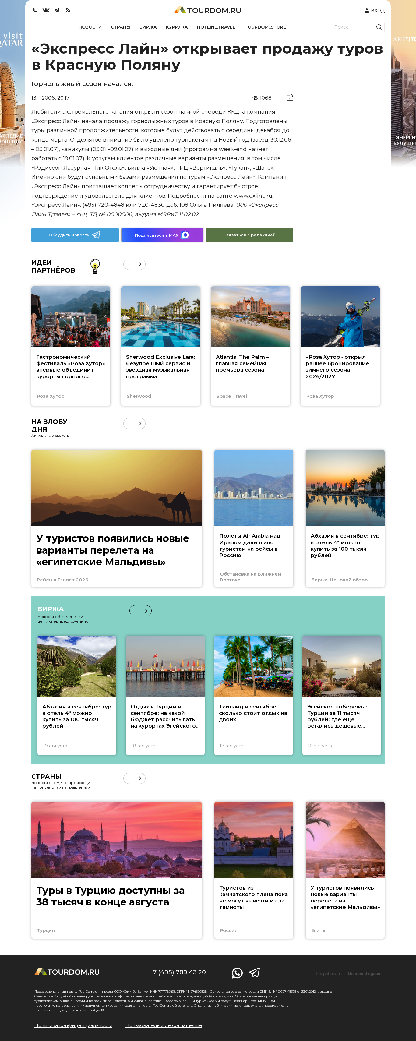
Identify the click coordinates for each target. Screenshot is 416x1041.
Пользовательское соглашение (163, 1025)
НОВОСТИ (90, 27)
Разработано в (349, 973)
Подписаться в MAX (156, 235)
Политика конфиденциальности (73, 1025)
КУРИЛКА (177, 27)
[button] (129, 264)
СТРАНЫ (120, 27)
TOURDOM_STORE (265, 27)
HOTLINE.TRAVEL (216, 27)
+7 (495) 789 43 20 (177, 972)
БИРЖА (148, 27)
